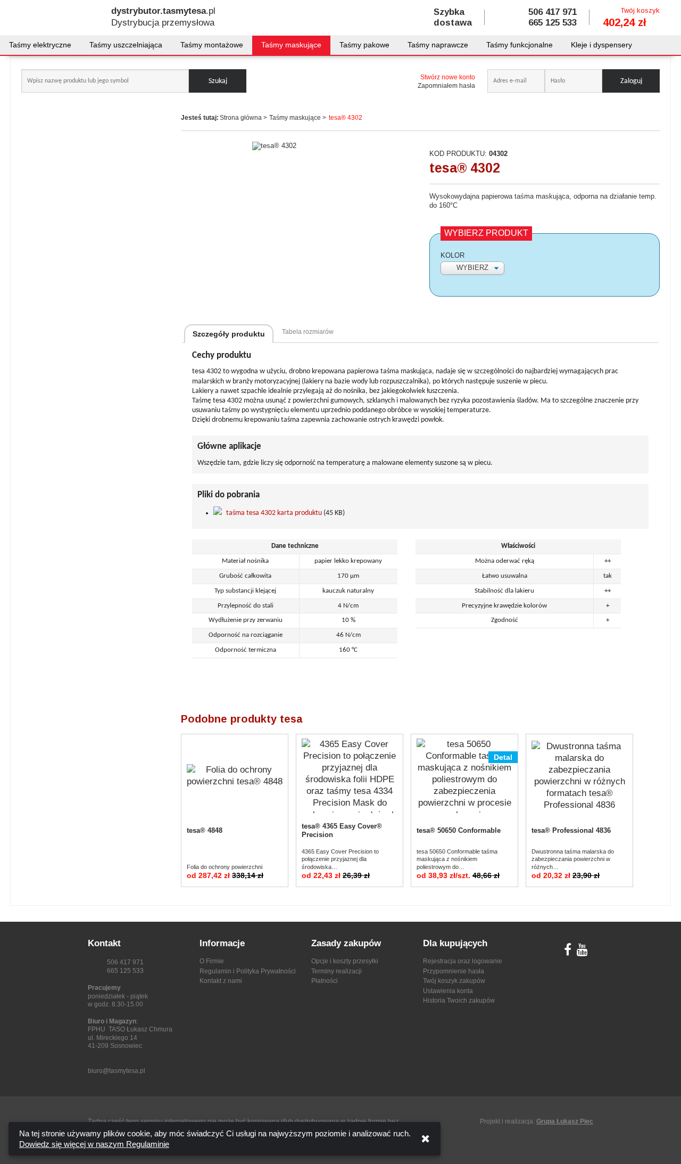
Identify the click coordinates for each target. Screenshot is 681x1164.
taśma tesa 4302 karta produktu (274, 513)
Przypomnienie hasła (453, 971)
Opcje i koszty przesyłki (344, 961)
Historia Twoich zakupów (459, 1000)
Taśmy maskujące (291, 44)
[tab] (228, 333)
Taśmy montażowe (211, 44)
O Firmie (212, 961)
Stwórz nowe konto (447, 77)
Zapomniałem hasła (446, 85)
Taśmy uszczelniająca (125, 44)
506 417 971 (552, 12)
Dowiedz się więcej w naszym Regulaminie (94, 1144)
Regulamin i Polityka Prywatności (248, 971)
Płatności (324, 981)
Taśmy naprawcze (438, 44)
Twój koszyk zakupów (454, 981)
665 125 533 (552, 23)
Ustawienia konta (448, 991)
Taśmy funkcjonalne (519, 44)
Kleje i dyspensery (601, 44)
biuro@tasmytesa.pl (116, 1071)
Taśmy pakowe (364, 44)
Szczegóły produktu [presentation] (229, 334)
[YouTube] (582, 952)
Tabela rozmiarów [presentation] (308, 331)
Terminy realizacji (336, 971)
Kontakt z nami (221, 981)
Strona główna (241, 117)
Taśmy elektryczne (40, 44)
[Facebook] (567, 952)
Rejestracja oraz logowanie (462, 961)
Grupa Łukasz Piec (564, 1121)
